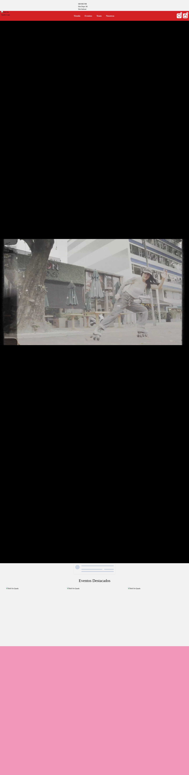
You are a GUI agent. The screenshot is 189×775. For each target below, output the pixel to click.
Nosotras (110, 16)
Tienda (77, 16)
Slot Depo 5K (83, 6)
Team (99, 16)
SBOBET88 (82, 4)
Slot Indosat (82, 9)
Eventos (88, 16)
